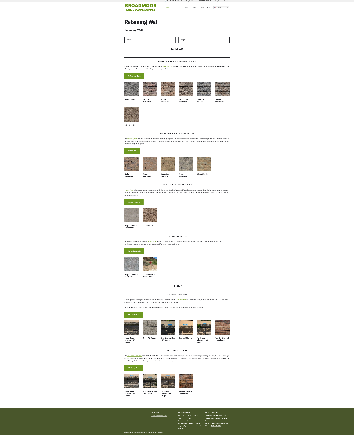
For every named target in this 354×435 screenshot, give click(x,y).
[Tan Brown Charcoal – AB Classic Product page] (204, 332)
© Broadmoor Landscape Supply (135, 432)
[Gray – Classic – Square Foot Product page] (131, 219)
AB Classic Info (133, 314)
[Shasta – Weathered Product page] (204, 93)
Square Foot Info (134, 202)
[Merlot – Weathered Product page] (149, 93)
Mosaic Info (132, 151)
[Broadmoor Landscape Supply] (141, 7)
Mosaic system (132, 138)
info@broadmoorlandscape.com (216, 423)
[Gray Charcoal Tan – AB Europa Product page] (149, 385)
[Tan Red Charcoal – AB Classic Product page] (222, 331)
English (219, 7)
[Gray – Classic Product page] (131, 91)
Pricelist (177, 7)
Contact (194, 7)
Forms (186, 7)
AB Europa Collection (134, 356)
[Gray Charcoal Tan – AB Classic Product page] (168, 331)
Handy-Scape (152, 241)
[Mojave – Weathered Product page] (168, 93)
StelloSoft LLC (161, 432)
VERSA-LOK (167, 66)
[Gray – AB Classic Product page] (149, 330)
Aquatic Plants (205, 7)
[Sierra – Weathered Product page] (222, 93)
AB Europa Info (133, 368)
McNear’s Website (134, 76)
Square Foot (128, 190)
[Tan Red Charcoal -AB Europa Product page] (186, 385)
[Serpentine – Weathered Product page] (168, 167)
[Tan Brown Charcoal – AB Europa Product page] (168, 386)
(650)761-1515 (202, 1)
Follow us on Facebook (159, 416)
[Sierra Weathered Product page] (204, 166)
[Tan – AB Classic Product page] (186, 330)
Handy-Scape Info (134, 251)
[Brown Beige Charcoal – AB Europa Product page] (131, 386)
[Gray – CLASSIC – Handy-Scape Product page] (131, 268)
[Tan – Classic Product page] (131, 117)
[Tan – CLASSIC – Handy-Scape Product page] (149, 268)
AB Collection (181, 300)
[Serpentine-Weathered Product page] (186, 93)
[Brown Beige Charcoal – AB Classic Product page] (131, 332)
